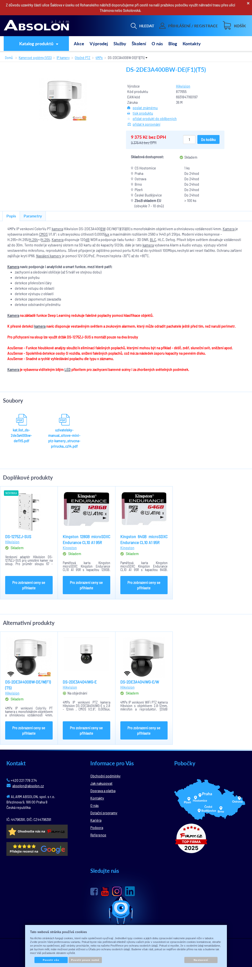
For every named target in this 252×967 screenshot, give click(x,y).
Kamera (229, 228)
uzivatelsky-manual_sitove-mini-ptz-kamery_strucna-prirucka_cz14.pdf (64, 437)
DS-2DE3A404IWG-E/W (139, 681)
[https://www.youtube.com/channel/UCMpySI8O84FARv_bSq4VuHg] (105, 891)
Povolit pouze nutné (85, 960)
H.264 (33, 239)
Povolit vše (51, 960)
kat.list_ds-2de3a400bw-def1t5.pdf (21, 435)
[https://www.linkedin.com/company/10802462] (130, 891)
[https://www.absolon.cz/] (36, 26)
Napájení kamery (48, 255)
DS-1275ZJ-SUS (18, 536)
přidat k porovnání (146, 124)
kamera (57, 228)
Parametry (33, 215)
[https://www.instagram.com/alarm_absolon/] (117, 891)
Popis (11, 215)
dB (87, 239)
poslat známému (145, 107)
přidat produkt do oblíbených (155, 118)
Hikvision (183, 86)
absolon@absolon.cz (28, 785)
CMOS (43, 234)
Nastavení (201, 960)
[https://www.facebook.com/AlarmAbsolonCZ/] (94, 891)
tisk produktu (143, 113)
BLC (153, 239)
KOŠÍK (240, 25)
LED (67, 369)
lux (107, 234)
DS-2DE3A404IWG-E (80, 681)
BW (102, 228)
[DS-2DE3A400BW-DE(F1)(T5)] (63, 99)
